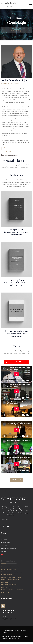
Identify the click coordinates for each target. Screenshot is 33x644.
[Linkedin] (3, 526)
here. (26, 167)
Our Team (18, 29)
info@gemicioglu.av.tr (8, 619)
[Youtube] (8, 526)
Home (10, 29)
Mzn (19, 643)
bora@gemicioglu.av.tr (10, 155)
